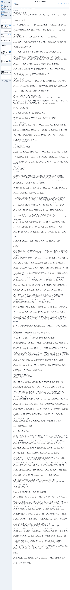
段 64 (10, 55)
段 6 (4, 46)
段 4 (3, 46)
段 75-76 (10, 60)
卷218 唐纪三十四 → (66, 3)
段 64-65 (10, 25)
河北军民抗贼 (3, 11)
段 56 (7, 25)
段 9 (5, 46)
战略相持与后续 (3, 14)
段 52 (10, 71)
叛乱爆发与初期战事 (3, 8)
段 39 (6, 25)
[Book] (68, 1)
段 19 (10, 34)
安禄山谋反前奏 (3, 5)
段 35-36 (10, 51)
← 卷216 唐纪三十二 (60, 3)
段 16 (8, 34)
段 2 (1, 46)
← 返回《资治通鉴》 (15, 3)
